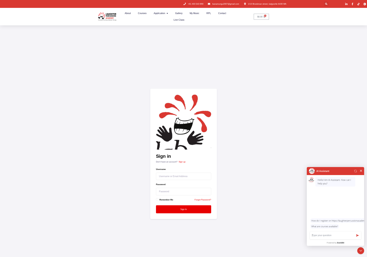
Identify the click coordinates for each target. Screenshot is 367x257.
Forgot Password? (203, 200)
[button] (326, 4)
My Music (194, 13)
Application (159, 13)
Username (161, 169)
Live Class (179, 20)
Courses (142, 13)
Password (161, 184)
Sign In (183, 209)
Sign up (182, 162)
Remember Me (166, 200)
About (128, 13)
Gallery (178, 13)
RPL (208, 13)
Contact (222, 13)
